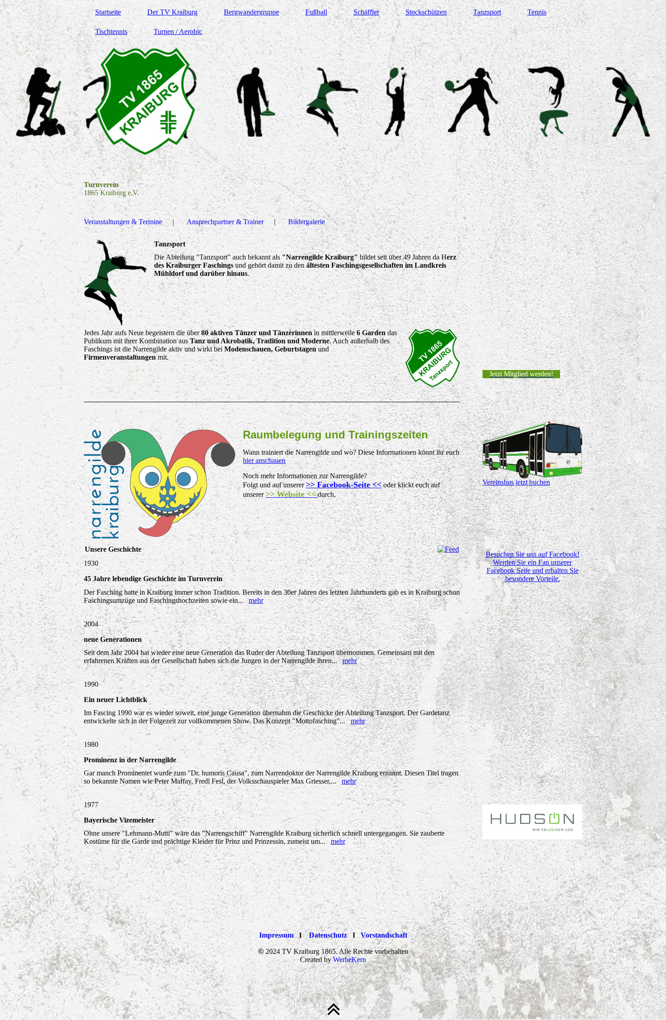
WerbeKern (349, 959)
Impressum (276, 935)
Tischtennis (111, 31)
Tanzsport (487, 12)
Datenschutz (328, 935)
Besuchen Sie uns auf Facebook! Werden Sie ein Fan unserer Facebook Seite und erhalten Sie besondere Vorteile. (532, 566)
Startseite (108, 12)
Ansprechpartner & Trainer (225, 222)
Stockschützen (426, 12)
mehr (256, 600)
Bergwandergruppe (251, 12)
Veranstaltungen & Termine (123, 222)
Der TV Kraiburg (172, 12)
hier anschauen (264, 460)
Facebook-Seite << (349, 484)
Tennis (536, 12)
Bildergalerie (306, 222)
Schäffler (366, 12)
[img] (333, 102)
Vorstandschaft (384, 935)
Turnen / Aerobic (178, 31)
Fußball (316, 12)
